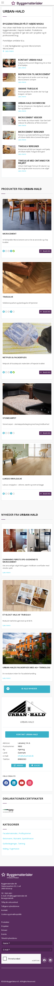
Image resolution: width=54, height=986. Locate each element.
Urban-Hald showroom (31, 103)
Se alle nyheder (29, 688)
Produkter (5, 922)
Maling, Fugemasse (11, 848)
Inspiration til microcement (34, 74)
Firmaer (4, 930)
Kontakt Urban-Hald (30, 59)
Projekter (5, 926)
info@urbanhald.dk (26, 756)
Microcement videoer (30, 117)
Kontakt (4, 910)
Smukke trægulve (28, 88)
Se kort (37, 765)
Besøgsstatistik (7, 898)
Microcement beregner (31, 131)
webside (20, 765)
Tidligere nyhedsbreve (10, 906)
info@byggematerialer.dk (17, 896)
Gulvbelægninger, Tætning (14, 843)
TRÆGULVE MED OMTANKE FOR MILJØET (34, 161)
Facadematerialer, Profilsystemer (17, 833)
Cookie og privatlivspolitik (11, 914)
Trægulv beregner (28, 146)
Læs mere (9, 51)
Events (4, 934)
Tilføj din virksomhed (9, 902)
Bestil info (46, 251)
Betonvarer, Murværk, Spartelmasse (18, 838)
